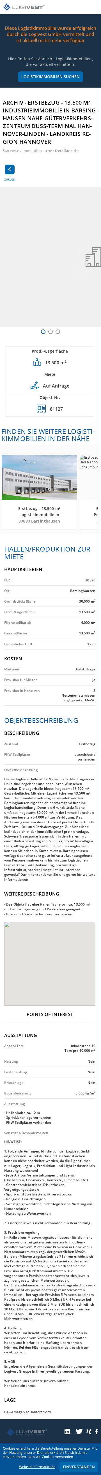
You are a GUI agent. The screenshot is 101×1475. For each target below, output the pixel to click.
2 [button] (50, 331)
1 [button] (43, 331)
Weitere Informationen (37, 1466)
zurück (9, 179)
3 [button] (58, 331)
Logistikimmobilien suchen (50, 76)
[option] (50, 257)
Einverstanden (79, 1466)
